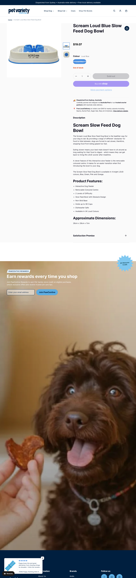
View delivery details (120, 111)
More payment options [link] (101, 90)
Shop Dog (48, 11)
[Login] (120, 11)
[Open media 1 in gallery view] (66, 46)
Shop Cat (61, 11)
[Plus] (88, 76)
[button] (114, 11)
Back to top (12, 559)
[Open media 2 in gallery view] (66, 54)
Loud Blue (80, 62)
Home (10, 20)
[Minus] (76, 76)
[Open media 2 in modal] (34, 50)
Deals (73, 11)
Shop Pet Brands (85, 11)
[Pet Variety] (19, 11)
